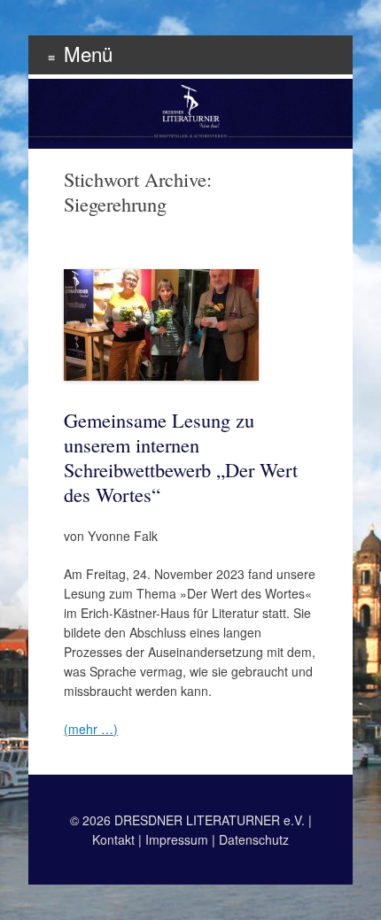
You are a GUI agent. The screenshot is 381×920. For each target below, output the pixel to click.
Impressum (176, 839)
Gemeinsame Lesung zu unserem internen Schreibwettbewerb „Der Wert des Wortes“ (181, 456)
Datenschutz (254, 839)
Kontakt (113, 839)
